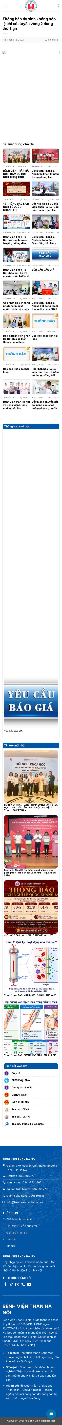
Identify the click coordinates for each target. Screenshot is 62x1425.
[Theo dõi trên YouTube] (29, 1284)
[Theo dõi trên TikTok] (11, 1284)
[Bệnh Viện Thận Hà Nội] (31, 6)
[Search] (58, 6)
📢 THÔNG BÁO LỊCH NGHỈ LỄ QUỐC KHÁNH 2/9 (28, 935)
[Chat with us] (51, 1414)
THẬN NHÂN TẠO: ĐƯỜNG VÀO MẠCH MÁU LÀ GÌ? (30, 1055)
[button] (4, 6)
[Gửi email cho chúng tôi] (17, 1284)
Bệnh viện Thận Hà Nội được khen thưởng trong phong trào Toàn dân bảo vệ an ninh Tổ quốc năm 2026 (30, 873)
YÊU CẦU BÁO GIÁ (13, 719)
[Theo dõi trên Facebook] (5, 1284)
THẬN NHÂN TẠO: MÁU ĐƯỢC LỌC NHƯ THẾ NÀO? (30, 995)
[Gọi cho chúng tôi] (23, 1284)
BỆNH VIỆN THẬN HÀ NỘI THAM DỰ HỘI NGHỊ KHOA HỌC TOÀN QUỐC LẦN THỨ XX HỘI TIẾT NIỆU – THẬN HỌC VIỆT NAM (31, 807)
